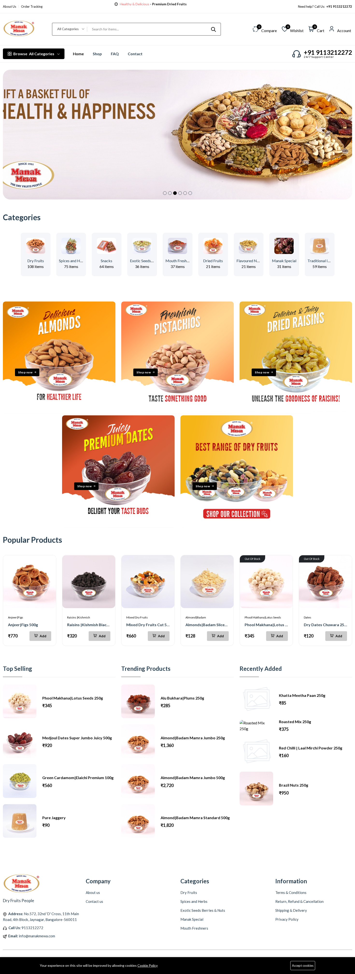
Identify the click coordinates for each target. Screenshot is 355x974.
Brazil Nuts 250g (293, 785)
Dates (307, 617)
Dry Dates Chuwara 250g (326, 624)
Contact (135, 53)
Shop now (25, 372)
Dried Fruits (213, 260)
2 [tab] (170, 193)
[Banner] (59, 412)
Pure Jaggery (54, 817)
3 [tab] (175, 193)
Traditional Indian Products (330, 260)
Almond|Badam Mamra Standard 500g (195, 817)
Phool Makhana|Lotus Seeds (263, 617)
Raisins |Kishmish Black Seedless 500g (101, 624)
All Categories (33, 53)
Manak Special (284, 260)
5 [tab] (185, 193)
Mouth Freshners (179, 260)
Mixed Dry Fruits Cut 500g (149, 624)
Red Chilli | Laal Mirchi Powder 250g (310, 748)
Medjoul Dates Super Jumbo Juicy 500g (77, 737)
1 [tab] (165, 193)
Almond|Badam (195, 617)
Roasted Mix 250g (295, 721)
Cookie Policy (147, 965)
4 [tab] (180, 193)
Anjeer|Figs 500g (23, 624)
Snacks (106, 260)
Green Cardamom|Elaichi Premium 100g (78, 777)
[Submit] (213, 29)
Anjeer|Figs (15, 617)
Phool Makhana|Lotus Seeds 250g (275, 624)
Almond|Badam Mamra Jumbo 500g (193, 777)
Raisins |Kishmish (78, 617)
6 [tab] (190, 193)
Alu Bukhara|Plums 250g (182, 698)
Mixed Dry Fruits (137, 617)
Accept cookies (302, 965)
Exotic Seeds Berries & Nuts (153, 260)
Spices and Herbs (73, 260)
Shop (97, 53)
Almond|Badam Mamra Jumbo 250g (193, 737)
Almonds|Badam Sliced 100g (210, 624)
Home (78, 53)
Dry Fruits (35, 260)
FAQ (115, 53)
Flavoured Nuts (249, 260)
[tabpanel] (177, 134)
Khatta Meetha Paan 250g (302, 695)
